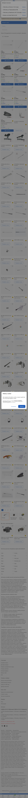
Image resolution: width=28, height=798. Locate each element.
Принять (22, 406)
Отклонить (13, 406)
